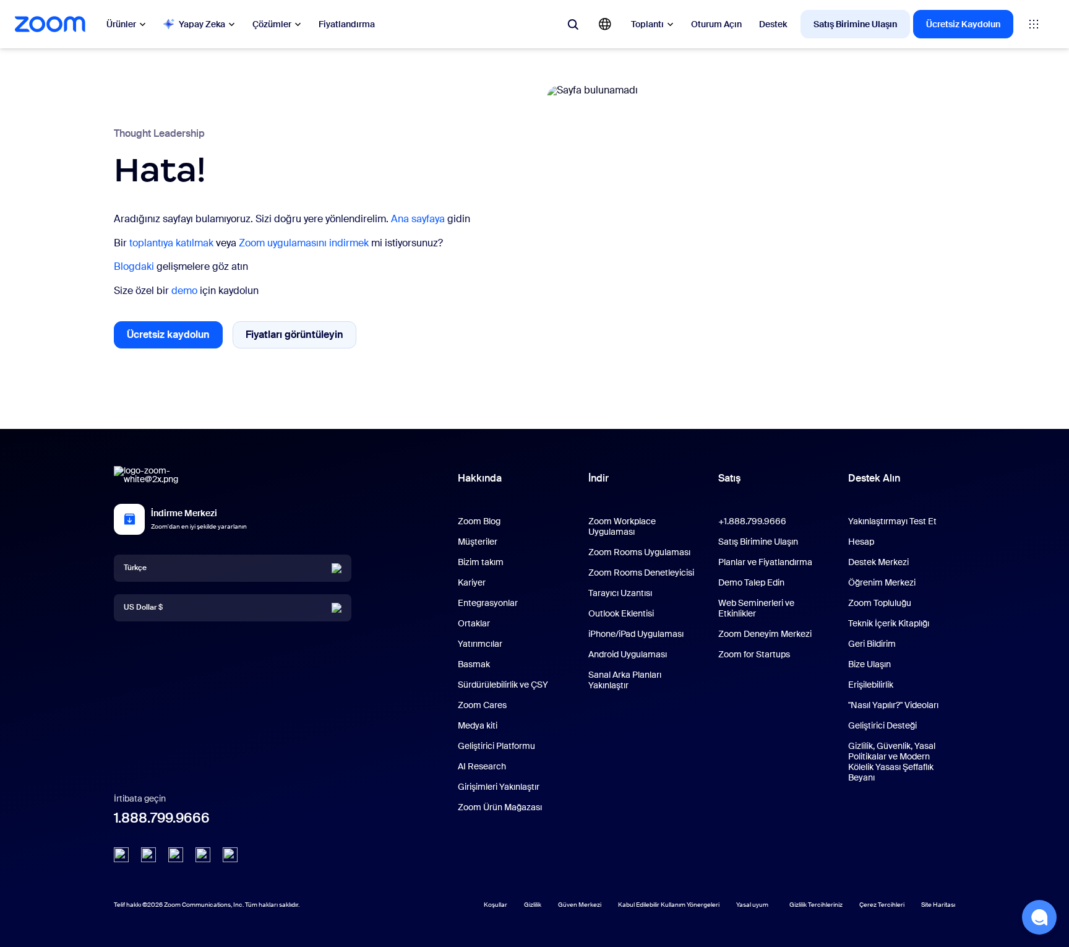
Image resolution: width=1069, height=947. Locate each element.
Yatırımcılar (480, 643)
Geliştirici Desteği (882, 725)
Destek (773, 24)
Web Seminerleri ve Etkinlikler (756, 608)
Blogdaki (134, 266)
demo (184, 290)
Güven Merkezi (579, 905)
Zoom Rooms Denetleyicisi (641, 572)
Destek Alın (874, 481)
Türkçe (135, 568)
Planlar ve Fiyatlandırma (765, 562)
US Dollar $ (143, 607)
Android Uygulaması (627, 654)
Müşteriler (477, 541)
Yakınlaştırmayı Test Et (892, 521)
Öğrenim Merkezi (882, 582)
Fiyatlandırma (347, 24)
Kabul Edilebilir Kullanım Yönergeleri (668, 905)
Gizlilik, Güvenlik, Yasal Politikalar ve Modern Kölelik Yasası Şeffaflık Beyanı (891, 761)
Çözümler (271, 24)
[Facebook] (202, 854)
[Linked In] (121, 854)
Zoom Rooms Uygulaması (639, 552)
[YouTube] (175, 854)
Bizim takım (481, 562)
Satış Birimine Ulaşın (855, 24)
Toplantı (647, 24)
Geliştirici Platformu (496, 745)
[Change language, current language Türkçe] (605, 24)
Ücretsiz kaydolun (175, 338)
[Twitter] (148, 854)
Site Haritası (938, 905)
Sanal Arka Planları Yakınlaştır (624, 680)
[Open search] (572, 24)
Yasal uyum (752, 905)
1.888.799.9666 (162, 818)
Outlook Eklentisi (621, 613)
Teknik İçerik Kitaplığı (888, 623)
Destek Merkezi (878, 562)
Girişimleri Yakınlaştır (498, 786)
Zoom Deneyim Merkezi (765, 633)
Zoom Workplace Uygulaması (622, 526)
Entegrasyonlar (488, 602)
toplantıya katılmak (171, 242)
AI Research (482, 766)
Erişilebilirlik (870, 684)
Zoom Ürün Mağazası (500, 807)
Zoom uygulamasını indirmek (304, 242)
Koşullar (495, 905)
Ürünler (121, 24)
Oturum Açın (716, 24)
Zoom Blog (479, 521)
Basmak (474, 664)
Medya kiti (477, 725)
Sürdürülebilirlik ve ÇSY (503, 684)
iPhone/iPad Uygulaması (636, 633)
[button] (1039, 917)
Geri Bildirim (872, 643)
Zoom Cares (482, 705)
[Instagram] (230, 854)
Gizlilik (532, 905)
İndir (598, 478)
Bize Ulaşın (869, 664)
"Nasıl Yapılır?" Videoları (893, 705)
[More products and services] (1034, 24)
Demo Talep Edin (751, 582)
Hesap (861, 541)
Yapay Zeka (202, 24)
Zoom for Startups (754, 654)
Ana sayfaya (418, 218)
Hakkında (480, 478)
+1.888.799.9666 (752, 521)
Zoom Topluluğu (879, 602)
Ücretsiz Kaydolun (963, 24)
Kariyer (472, 582)
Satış (729, 478)
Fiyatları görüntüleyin (301, 337)
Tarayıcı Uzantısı (620, 593)
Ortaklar (474, 623)
